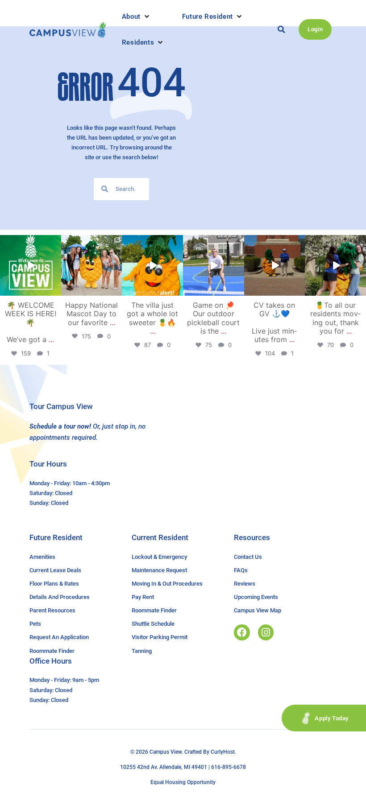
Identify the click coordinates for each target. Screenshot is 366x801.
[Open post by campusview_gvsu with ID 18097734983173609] (213, 265)
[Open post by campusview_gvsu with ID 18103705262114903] (91, 265)
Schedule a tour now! (60, 426)
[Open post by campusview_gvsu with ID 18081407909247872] (335, 265)
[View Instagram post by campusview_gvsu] (55, 290)
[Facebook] (242, 632)
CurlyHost (223, 752)
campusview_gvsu (30, 242)
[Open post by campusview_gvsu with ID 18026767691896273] (30, 265)
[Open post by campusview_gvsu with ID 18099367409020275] (274, 265)
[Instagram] (266, 632)
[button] (136, 16)
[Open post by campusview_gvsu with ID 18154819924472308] (152, 265)
